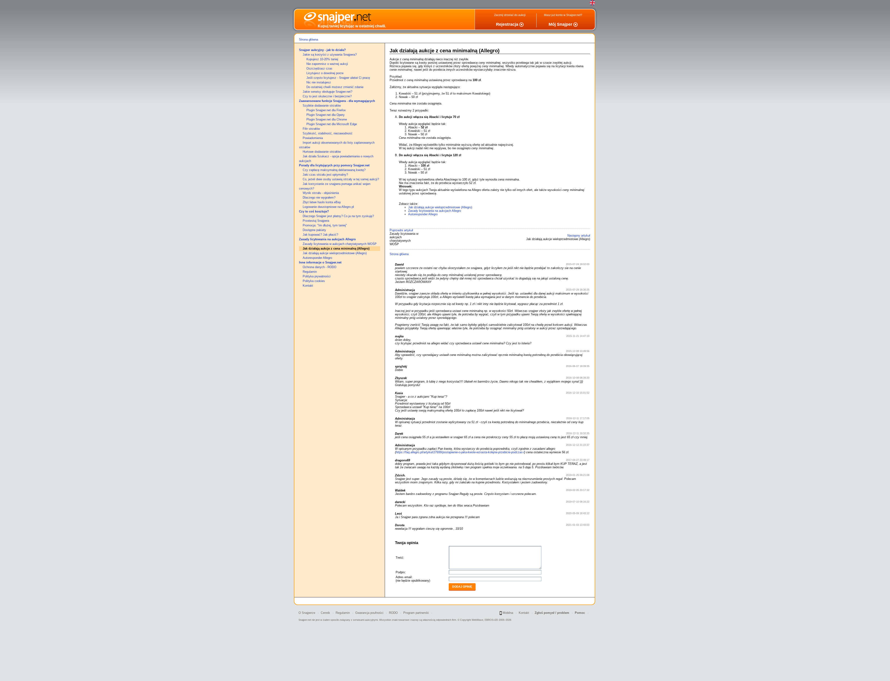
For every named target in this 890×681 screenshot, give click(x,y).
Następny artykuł (578, 235)
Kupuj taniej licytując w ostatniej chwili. (352, 26)
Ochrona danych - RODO (319, 267)
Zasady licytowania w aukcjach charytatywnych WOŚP (340, 244)
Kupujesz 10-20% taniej (322, 59)
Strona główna (308, 39)
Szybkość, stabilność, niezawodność (328, 133)
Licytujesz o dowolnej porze (324, 73)
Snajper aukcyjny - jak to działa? (322, 50)
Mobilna (507, 612)
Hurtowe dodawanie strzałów (322, 151)
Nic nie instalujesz (318, 82)
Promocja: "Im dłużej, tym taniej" (325, 225)
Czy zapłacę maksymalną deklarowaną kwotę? (334, 170)
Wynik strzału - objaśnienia (321, 193)
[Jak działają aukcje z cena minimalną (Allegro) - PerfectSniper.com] (592, 3)
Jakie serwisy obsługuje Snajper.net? (327, 91)
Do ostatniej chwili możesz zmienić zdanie (334, 87)
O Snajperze (307, 612)
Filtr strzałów (311, 128)
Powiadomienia (313, 138)
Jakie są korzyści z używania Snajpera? (330, 54)
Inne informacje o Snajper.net (320, 262)
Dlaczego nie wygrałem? (319, 197)
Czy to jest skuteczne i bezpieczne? (327, 96)
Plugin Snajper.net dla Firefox (326, 110)
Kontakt (308, 285)
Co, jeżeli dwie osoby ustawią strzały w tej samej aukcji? (341, 179)
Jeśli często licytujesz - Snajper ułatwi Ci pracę (338, 77)
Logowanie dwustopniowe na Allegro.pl (328, 207)
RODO (393, 612)
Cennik (325, 612)
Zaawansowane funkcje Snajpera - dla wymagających (337, 101)
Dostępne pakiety (314, 230)
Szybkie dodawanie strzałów (322, 105)
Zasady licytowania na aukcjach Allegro (327, 239)
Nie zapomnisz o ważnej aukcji (327, 64)
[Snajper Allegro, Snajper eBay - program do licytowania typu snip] (329, 23)
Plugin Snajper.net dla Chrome (326, 119)
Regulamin (310, 271)
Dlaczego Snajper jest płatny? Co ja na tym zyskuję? (338, 216)
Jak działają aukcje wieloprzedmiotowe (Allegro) (335, 253)
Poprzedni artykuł (401, 230)
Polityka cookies (314, 281)
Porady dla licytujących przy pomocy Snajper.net (334, 165)
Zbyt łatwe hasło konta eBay (322, 202)
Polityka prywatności (317, 276)
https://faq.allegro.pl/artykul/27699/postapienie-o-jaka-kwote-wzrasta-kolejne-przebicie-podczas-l (460, 452)
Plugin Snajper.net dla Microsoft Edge (331, 124)
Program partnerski (416, 612)
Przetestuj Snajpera (316, 220)
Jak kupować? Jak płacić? (320, 234)
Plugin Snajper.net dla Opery (325, 115)
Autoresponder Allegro (317, 258)
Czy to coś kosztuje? (314, 211)
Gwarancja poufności (369, 612)
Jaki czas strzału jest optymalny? (325, 174)
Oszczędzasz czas (319, 68)
